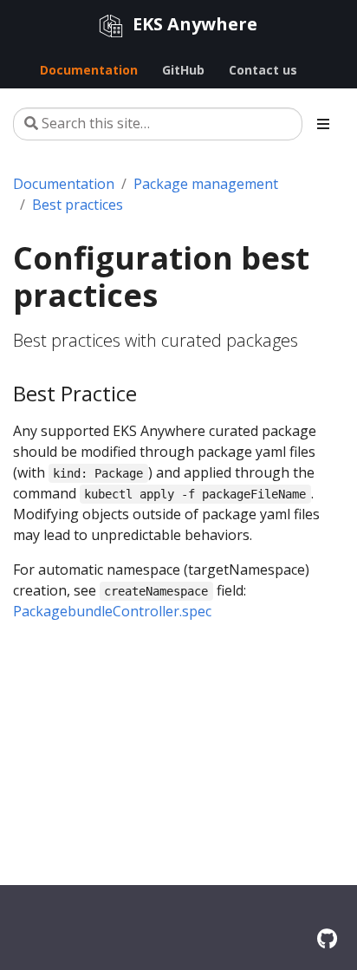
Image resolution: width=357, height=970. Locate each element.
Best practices (77, 204)
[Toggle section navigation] (323, 124)
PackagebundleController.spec (112, 611)
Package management (205, 183)
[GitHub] (327, 938)
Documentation (63, 183)
